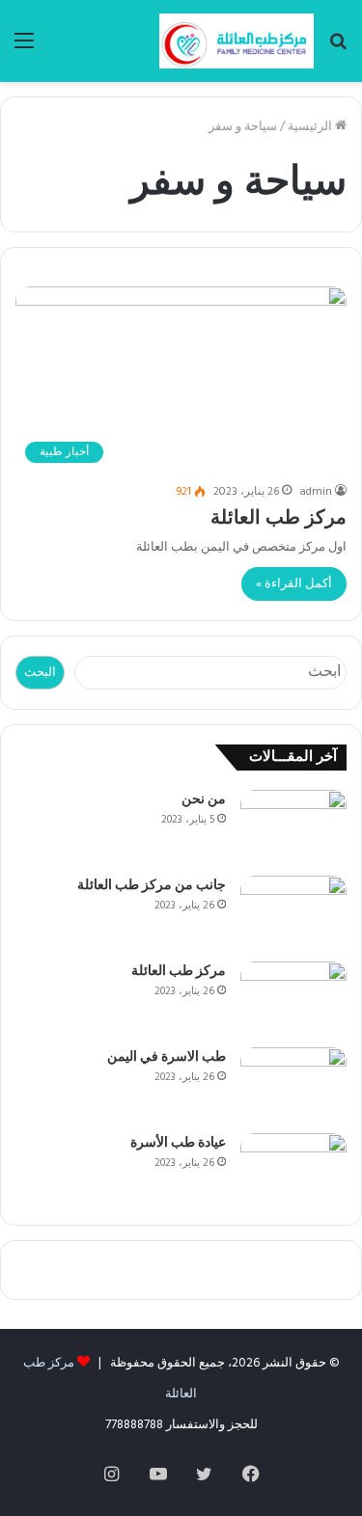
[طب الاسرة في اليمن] (293, 1083)
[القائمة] (24, 48)
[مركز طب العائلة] (236, 41)
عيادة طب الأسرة (178, 1143)
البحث (40, 673)
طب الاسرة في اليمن (166, 1057)
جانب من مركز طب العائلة (151, 886)
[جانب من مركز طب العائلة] (293, 912)
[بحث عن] (338, 48)
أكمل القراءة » (294, 584)
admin (315, 491)
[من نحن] (293, 826)
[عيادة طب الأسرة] (293, 1169)
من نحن (203, 800)
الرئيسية (311, 127)
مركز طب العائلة (278, 518)
